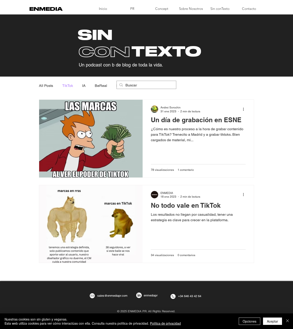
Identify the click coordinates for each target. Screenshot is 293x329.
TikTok (67, 85)
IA (84, 85)
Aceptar (272, 321)
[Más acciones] (245, 109)
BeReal (101, 85)
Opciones (249, 321)
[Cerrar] (287, 321)
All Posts (46, 85)
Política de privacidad (165, 323)
